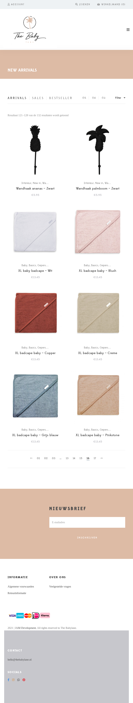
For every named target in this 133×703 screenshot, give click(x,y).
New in (37, 183)
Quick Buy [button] (37, 150)
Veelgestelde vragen (60, 586)
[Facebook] (8, 680)
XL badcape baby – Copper (35, 353)
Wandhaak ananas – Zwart (35, 189)
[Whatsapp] (18, 680)
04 (94, 98)
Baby (24, 265)
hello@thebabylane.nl (20, 659)
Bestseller (61, 98)
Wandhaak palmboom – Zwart (97, 189)
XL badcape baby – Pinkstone (97, 435)
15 (80, 458)
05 (84, 98)
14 (74, 458)
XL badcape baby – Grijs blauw (35, 435)
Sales (38, 98)
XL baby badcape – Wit (35, 271)
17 (95, 458)
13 (67, 458)
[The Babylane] (30, 29)
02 (46, 458)
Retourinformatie (17, 593)
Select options (37, 232)
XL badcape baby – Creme (97, 353)
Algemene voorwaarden (21, 586)
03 (104, 98)
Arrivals (17, 98)
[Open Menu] (128, 29)
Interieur (26, 183)
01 (38, 458)
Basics (32, 265)
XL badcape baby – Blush (97, 271)
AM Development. (26, 627)
